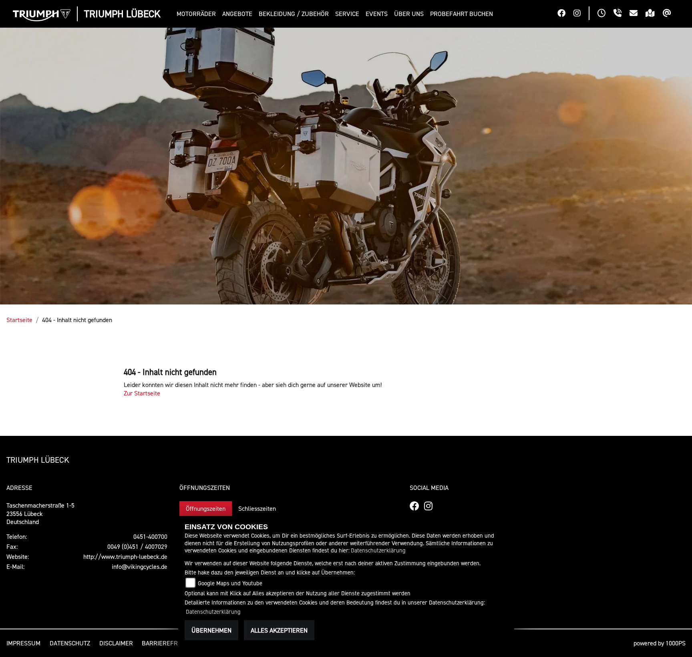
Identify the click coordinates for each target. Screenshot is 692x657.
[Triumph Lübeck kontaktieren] (638, 14)
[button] (198, 13)
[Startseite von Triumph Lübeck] (41, 15)
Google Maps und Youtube (230, 583)
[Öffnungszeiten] (605, 14)
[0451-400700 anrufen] (622, 14)
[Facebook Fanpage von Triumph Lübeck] (565, 14)
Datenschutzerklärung (378, 550)
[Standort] (654, 14)
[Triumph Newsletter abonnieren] (671, 14)
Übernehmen (211, 630)
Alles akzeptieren (279, 630)
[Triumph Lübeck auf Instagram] (581, 14)
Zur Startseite (142, 393)
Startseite (19, 320)
